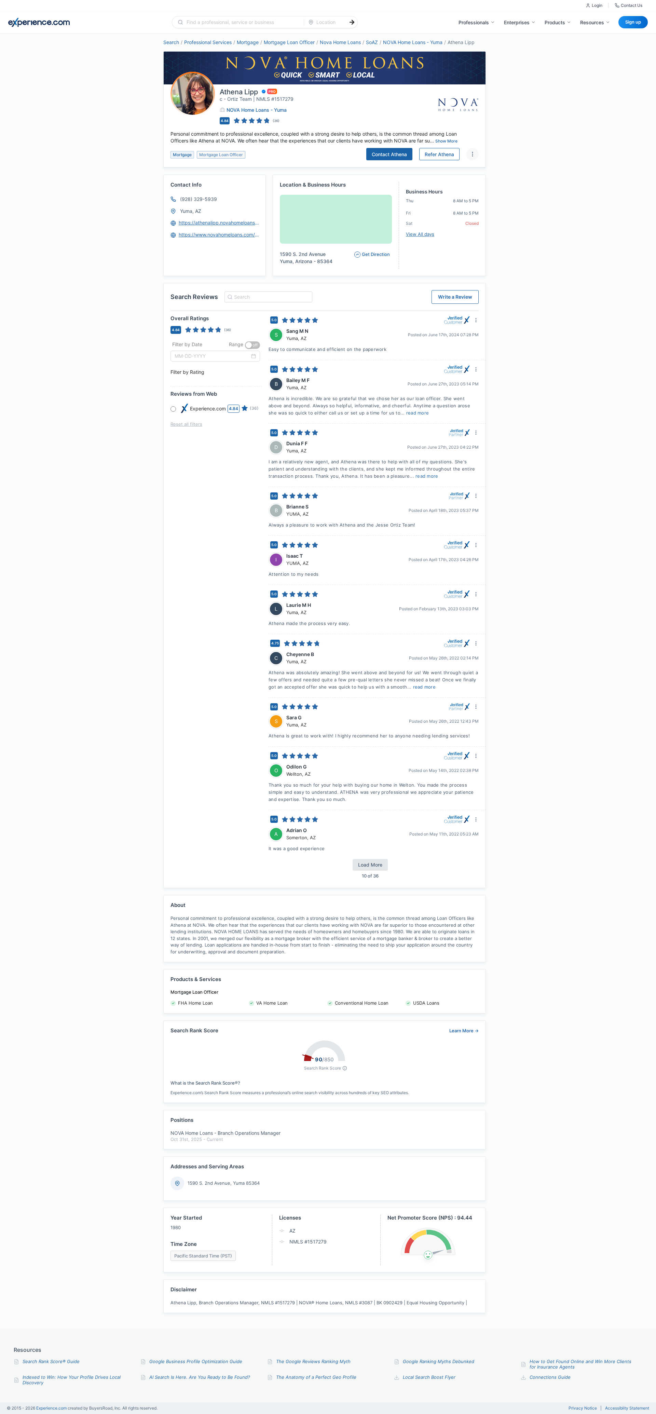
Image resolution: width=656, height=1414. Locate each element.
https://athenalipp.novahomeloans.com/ (219, 223)
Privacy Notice (583, 1408)
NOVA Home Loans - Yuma (412, 42)
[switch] (252, 345)
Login (597, 5)
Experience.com (52, 1408)
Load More (370, 865)
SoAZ (372, 42)
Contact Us (631, 5)
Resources (592, 22)
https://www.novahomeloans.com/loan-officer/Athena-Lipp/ (219, 234)
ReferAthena (439, 154)
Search (171, 42)
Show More (446, 141)
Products (555, 22)
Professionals (474, 22)
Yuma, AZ (190, 211)
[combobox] (242, 22)
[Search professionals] (351, 22)
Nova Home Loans (340, 42)
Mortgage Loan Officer (289, 42)
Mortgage (248, 42)
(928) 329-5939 (198, 199)
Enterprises (517, 22)
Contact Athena (389, 154)
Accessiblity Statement (627, 1408)
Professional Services (208, 42)
